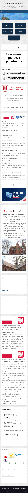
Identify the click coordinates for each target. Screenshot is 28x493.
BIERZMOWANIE (7, 31)
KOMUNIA (20, 25)
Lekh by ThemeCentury (20, 491)
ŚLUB (20, 31)
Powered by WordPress (7, 491)
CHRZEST (7, 25)
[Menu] (1, 11)
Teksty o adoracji (6, 290)
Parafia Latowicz (14, 3)
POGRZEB (14, 38)
